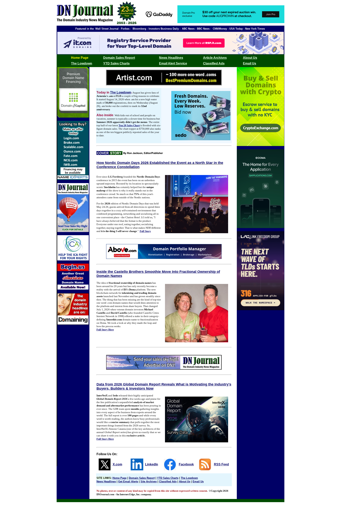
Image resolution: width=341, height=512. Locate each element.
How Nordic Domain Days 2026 (123, 163)
